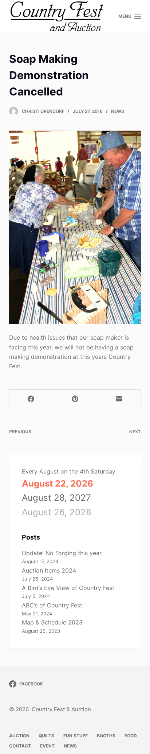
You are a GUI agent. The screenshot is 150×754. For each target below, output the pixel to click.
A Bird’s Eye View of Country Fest (68, 587)
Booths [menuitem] (106, 735)
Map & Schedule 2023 (52, 622)
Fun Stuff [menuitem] (75, 735)
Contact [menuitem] (20, 746)
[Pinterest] (75, 399)
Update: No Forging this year (62, 553)
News (117, 111)
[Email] (119, 399)
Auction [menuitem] (19, 735)
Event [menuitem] (47, 746)
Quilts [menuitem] (46, 735)
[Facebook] (31, 399)
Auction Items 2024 (49, 570)
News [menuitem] (70, 746)
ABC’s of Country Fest (52, 605)
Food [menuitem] (131, 735)
